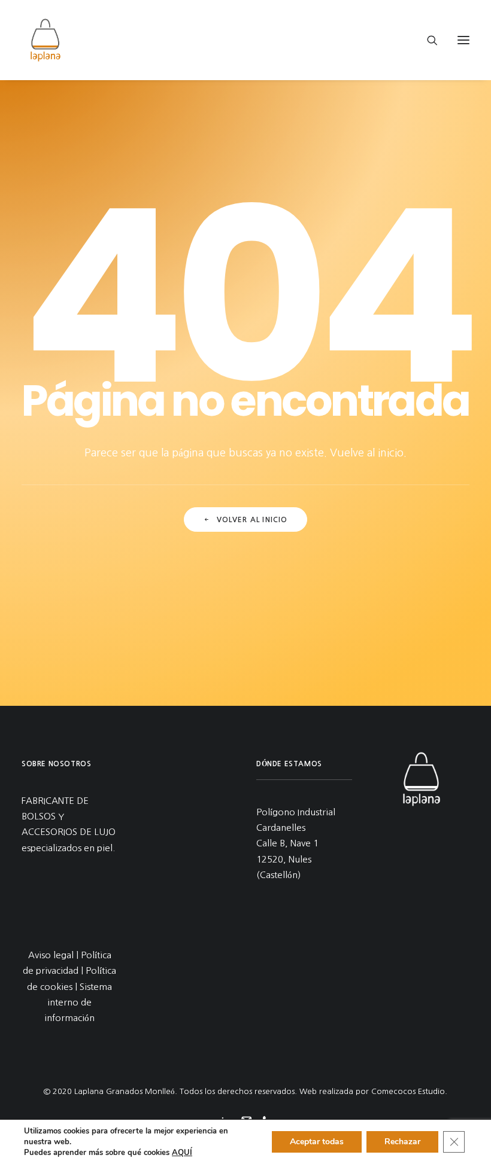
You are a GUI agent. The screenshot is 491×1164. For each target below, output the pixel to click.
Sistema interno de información (78, 1002)
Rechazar (402, 1141)
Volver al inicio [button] (252, 519)
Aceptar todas (317, 1141)
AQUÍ (182, 1152)
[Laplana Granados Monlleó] (45, 40)
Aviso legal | (54, 954)
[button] (463, 40)
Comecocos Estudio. (409, 1091)
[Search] (427, 40)
